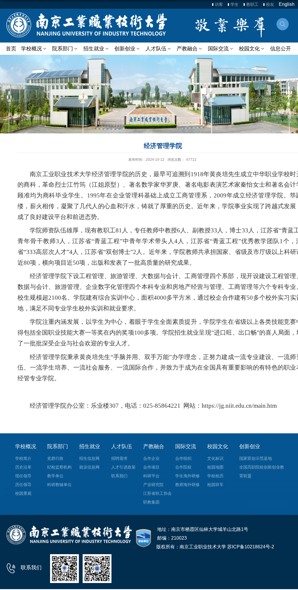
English (287, 4)
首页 (11, 49)
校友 (270, 4)
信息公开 (280, 49)
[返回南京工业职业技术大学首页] (86, 25)
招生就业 (93, 49)
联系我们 (31, 567)
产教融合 (187, 49)
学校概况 (31, 49)
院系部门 (62, 49)
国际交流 (218, 49)
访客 (219, 4)
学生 (234, 4)
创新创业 (124, 49)
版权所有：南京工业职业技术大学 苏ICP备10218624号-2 (215, 546)
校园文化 (249, 49)
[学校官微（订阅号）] (97, 568)
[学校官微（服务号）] (64, 568)
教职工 (252, 4)
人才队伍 (156, 49)
